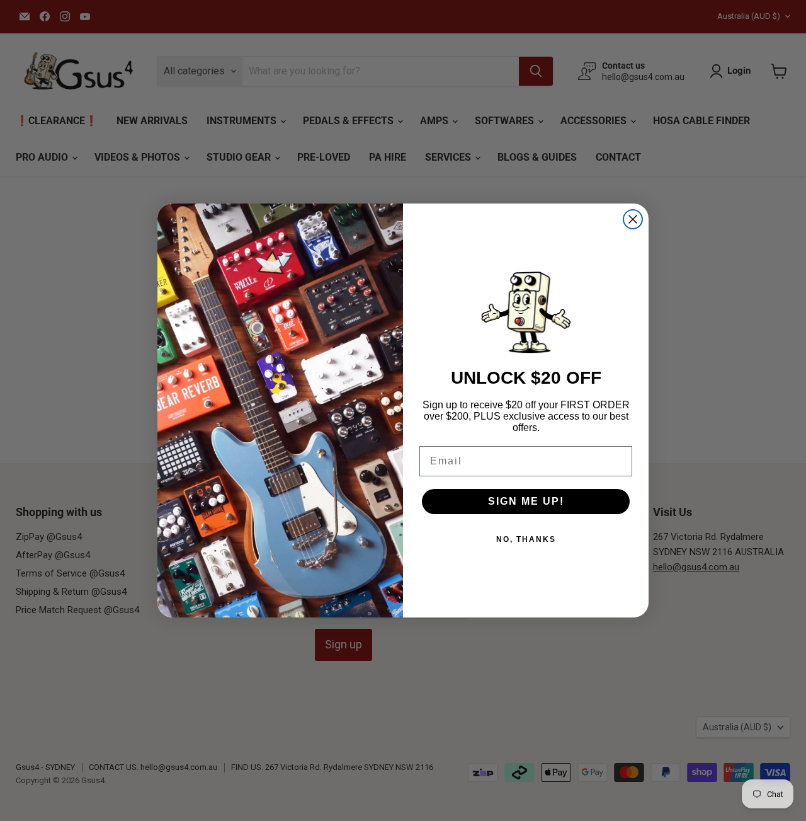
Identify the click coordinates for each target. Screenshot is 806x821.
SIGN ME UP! (526, 501)
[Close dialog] (632, 219)
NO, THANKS (526, 539)
